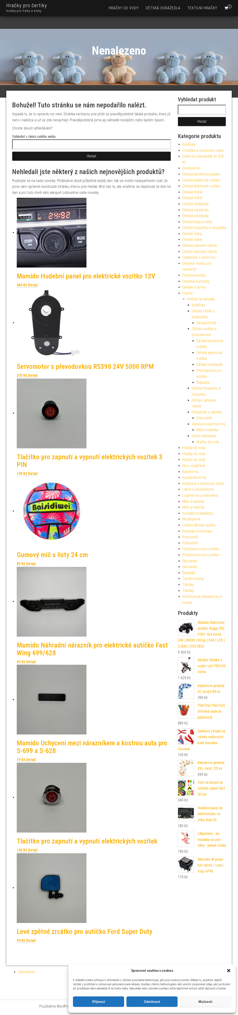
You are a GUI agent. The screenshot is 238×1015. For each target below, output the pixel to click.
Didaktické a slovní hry (199, 257)
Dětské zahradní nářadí (199, 245)
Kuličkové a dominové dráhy (203, 483)
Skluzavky (189, 561)
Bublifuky (189, 144)
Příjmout (98, 1002)
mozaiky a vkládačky (197, 513)
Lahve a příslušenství (198, 489)
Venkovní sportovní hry (209, 424)
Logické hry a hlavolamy (200, 495)
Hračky (187, 293)
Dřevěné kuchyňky (196, 281)
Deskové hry (191, 168)
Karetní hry (190, 471)
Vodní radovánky (204, 436)
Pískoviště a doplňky (207, 412)
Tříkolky (188, 584)
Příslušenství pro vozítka (200, 549)
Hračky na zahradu (201, 299)
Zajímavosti (26, 972)
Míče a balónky (207, 430)
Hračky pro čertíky (26, 5)
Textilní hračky (202, 8)
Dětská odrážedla (163, 8)
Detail (32, 285)
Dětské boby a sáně (197, 222)
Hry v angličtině (193, 465)
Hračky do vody (124, 8)
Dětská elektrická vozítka (201, 180)
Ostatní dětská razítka (198, 525)
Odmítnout (152, 1002)
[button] (228, 970)
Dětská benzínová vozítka (201, 174)
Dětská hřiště (192, 192)
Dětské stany (192, 233)
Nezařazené (191, 519)
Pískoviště (204, 418)
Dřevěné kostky (193, 275)
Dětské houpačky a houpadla (204, 227)
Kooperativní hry (194, 477)
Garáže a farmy (193, 287)
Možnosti (205, 1002)
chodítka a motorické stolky (203, 150)
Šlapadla (202, 382)
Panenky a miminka (197, 531)
